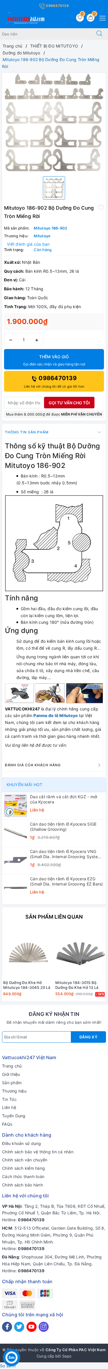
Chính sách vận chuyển (24, 1159)
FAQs (7, 1124)
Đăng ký (88, 1037)
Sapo (66, 1356)
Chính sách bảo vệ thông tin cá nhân (37, 1151)
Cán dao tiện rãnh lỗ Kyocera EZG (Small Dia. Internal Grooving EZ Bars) (66, 881)
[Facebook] (7, 1327)
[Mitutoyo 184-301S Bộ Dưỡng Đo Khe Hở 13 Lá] (80, 952)
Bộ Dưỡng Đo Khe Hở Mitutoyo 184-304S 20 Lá (26, 985)
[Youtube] (31, 1327)
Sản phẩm (12, 1082)
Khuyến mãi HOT (24, 784)
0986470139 (57, 5)
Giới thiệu (11, 1074)
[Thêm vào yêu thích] (101, 207)
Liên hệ (9, 1107)
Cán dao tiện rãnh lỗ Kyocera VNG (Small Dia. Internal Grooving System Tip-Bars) (65, 854)
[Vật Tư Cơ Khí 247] (25, 19)
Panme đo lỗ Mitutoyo (55, 715)
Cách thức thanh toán (23, 1176)
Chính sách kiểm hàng (23, 1168)
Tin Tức (9, 1099)
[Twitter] (19, 1327)
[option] (54, 122)
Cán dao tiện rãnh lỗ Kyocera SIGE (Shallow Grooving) (63, 827)
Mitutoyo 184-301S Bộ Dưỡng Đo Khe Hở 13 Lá (76, 985)
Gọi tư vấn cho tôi (69, 402)
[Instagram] (44, 1327)
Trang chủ (12, 1065)
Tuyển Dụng (14, 1115)
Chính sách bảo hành (22, 1184)
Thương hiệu (14, 1091)
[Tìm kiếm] (99, 34)
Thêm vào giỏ (54, 360)
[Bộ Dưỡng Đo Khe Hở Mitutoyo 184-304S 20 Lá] (28, 952)
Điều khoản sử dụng (21, 1143)
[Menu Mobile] (101, 17)
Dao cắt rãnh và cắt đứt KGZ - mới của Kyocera (63, 799)
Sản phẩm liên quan (54, 917)
